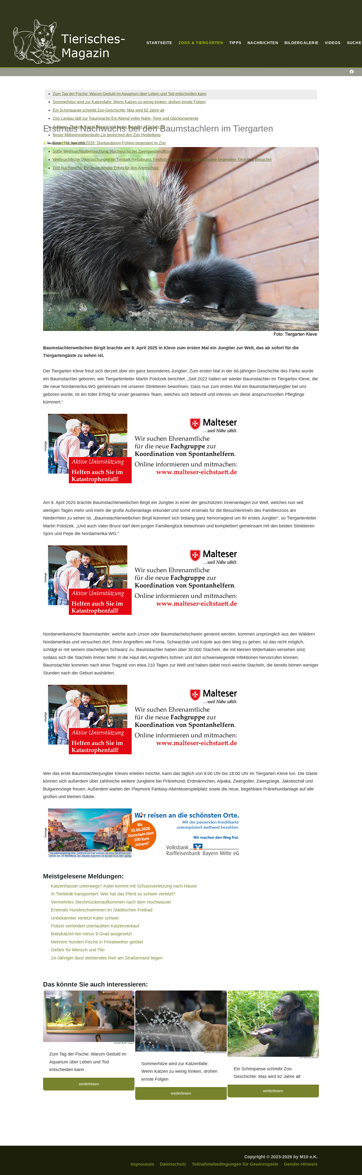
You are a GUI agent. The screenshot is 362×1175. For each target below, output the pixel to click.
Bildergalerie (301, 43)
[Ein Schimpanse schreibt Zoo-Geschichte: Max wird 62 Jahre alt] (273, 1025)
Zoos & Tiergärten (201, 43)
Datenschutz (173, 1164)
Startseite (159, 43)
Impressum (142, 1164)
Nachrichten (262, 43)
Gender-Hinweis (301, 1164)
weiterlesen (89, 1084)
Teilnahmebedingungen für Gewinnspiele (235, 1164)
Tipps (235, 43)
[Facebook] (351, 72)
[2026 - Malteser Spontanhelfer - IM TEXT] (142, 448)
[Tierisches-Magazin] (69, 41)
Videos (333, 43)
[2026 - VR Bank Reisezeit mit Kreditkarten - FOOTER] (142, 832)
